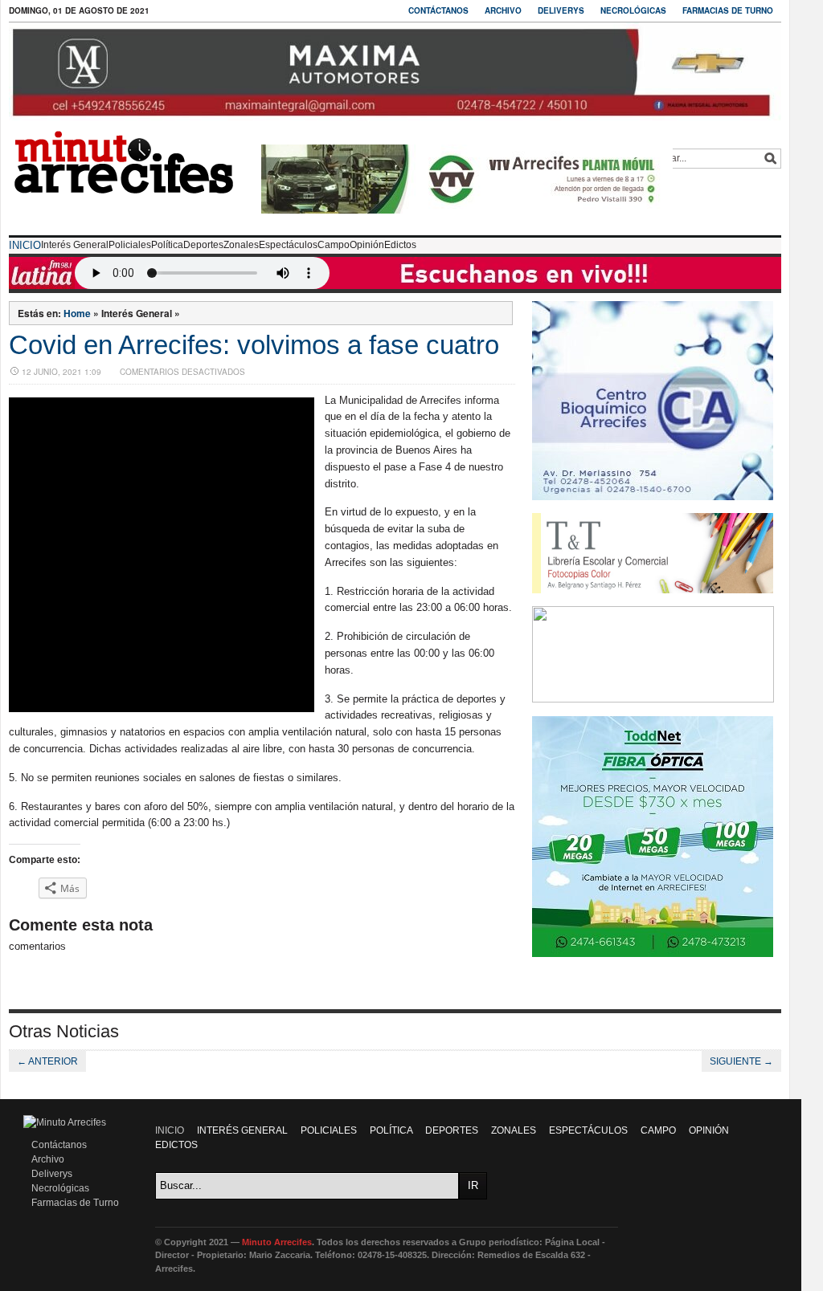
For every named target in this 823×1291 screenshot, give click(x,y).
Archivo (503, 10)
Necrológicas (633, 10)
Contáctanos (438, 10)
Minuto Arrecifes (277, 1242)
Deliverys (561, 10)
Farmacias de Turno (727, 10)
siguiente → (741, 1061)
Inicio (25, 245)
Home (77, 313)
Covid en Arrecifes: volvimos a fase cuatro (254, 345)
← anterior (47, 1061)
